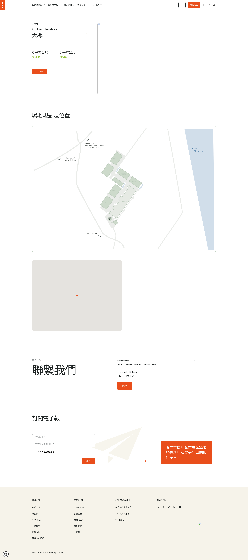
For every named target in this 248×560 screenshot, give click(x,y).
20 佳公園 (120, 519)
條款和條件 (49, 452)
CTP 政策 (36, 519)
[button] (77, 295)
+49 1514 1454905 (125, 375)
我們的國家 (37, 5)
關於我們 (68, 5)
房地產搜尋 (79, 507)
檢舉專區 (36, 532)
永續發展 (78, 513)
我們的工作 (53, 5)
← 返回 (35, 24)
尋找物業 (194, 5)
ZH (204, 5)
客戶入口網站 (38, 538)
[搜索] (214, 5)
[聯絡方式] (182, 5)
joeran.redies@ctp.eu (127, 372)
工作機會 (36, 525)
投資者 (96, 5)
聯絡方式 (36, 507)
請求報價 (39, 72)
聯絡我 (124, 386)
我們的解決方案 (122, 513)
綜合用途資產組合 (123, 507)
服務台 (35, 513)
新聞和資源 (83, 5)
